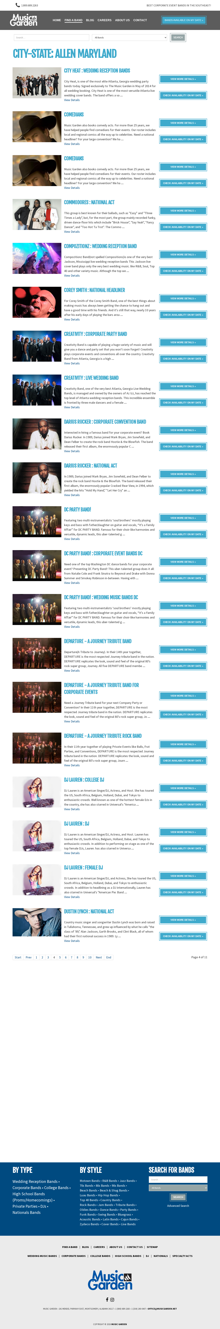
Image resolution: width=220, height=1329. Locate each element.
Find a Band (70, 1247)
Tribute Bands (125, 1205)
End (108, 957)
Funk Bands (88, 1214)
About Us (115, 1247)
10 (89, 957)
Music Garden (119, 1324)
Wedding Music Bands (42, 1256)
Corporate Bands (27, 1187)
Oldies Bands (89, 1210)
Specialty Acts (182, 1256)
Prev (28, 957)
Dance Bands (109, 1210)
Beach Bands (88, 1190)
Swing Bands (106, 1214)
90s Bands (118, 1186)
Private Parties (25, 1206)
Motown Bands (90, 1181)
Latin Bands (111, 1219)
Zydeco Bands (89, 1224)
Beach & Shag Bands (113, 1190)
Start (18, 957)
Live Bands (128, 1224)
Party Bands (128, 1210)
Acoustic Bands (90, 1219)
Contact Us (135, 1247)
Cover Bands (110, 1224)
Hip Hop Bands (108, 1195)
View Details (72, 100)
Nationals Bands (27, 1212)
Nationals (161, 1256)
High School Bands (128, 1256)
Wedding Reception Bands (35, 1181)
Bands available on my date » (184, 20)
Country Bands (110, 1200)
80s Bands (102, 1186)
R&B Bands (109, 1181)
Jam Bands (105, 1205)
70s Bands (86, 1186)
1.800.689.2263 (29, 5)
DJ (147, 1256)
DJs (43, 1206)
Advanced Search (178, 1206)
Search (178, 37)
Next (99, 957)
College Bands (56, 1187)
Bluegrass (124, 1214)
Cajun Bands (129, 1219)
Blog (85, 1247)
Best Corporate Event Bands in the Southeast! (179, 5)
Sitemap (152, 1247)
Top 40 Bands (89, 1200)
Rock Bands (88, 1205)
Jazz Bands (127, 1181)
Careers (99, 1247)
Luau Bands (87, 1195)
